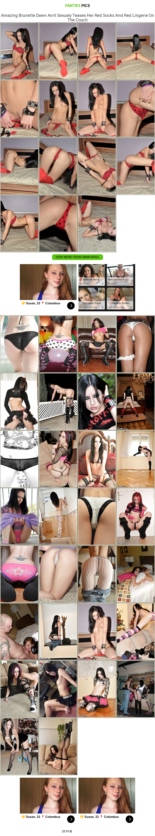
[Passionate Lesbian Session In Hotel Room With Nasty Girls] (19, 631)
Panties (77, 5)
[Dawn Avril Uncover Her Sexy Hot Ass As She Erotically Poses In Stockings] (19, 746)
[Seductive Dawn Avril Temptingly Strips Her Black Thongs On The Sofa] (58, 459)
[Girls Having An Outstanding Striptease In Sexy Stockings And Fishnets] (135, 344)
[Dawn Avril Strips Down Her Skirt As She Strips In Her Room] (58, 689)
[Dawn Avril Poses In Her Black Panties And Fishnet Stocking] (58, 746)
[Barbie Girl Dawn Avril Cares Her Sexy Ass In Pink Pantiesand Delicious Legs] (19, 516)
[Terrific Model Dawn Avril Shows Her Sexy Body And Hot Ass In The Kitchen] (19, 401)
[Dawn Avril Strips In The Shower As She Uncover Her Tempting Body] (58, 516)
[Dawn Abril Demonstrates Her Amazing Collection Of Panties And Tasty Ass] (97, 516)
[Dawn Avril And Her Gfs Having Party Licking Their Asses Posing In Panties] (135, 574)
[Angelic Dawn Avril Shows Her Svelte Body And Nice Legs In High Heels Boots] (97, 689)
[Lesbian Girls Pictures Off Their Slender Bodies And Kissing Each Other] (135, 689)
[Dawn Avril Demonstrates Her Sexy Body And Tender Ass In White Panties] (135, 401)
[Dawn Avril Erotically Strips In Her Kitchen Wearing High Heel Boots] (19, 574)
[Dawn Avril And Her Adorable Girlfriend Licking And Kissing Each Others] (97, 344)
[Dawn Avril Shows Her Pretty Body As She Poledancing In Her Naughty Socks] (97, 401)
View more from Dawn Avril (77, 257)
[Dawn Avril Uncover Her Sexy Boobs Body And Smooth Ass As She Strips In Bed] (58, 574)
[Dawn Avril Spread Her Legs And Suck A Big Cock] (135, 516)
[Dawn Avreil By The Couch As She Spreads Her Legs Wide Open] (19, 689)
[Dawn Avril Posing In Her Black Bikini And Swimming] (19, 344)
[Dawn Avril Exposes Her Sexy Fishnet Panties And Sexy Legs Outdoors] (19, 459)
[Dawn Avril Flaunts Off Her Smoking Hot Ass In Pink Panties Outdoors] (58, 401)
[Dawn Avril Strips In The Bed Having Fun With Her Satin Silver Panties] (97, 459)
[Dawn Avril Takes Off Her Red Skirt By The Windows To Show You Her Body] (135, 459)
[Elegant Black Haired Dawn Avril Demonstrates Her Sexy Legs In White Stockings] (97, 574)
